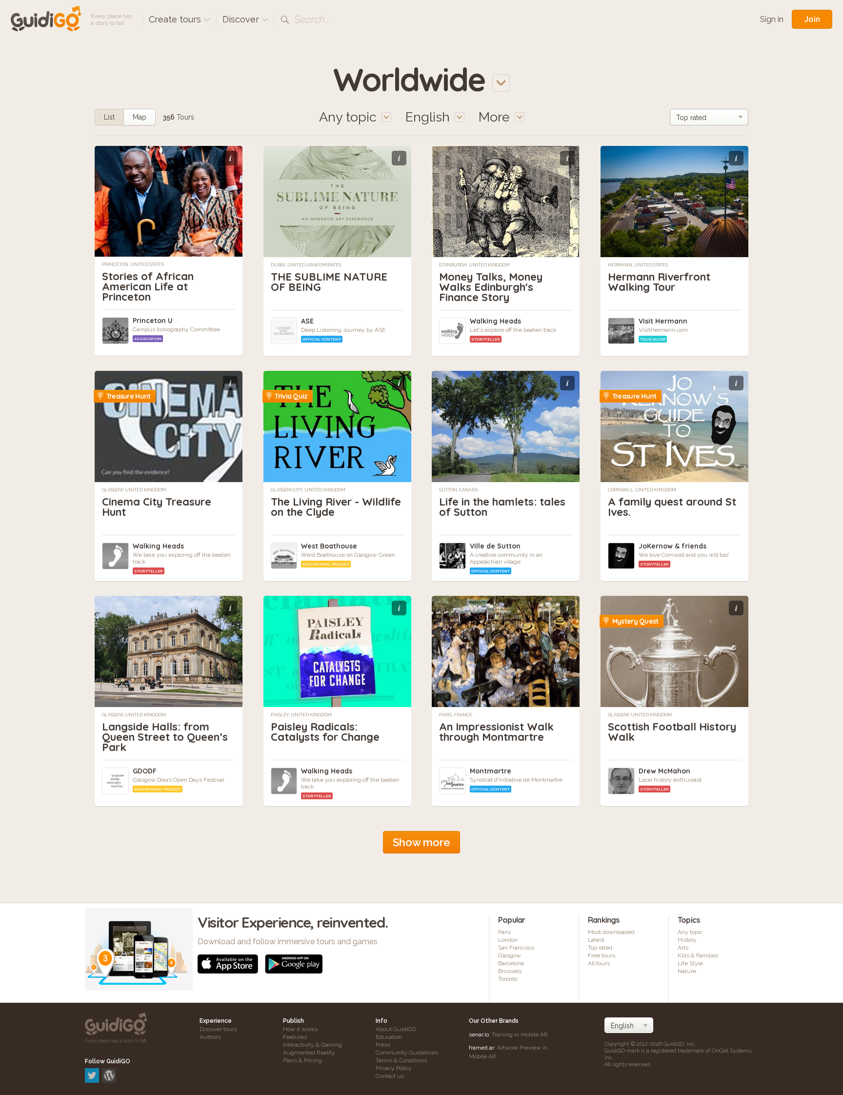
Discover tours (218, 1029)
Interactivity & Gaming (312, 1044)
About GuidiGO (396, 1029)
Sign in (771, 19)
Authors (210, 1037)
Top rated (600, 947)
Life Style (690, 963)
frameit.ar (481, 1047)
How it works (300, 1029)
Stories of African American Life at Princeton (148, 286)
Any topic (690, 932)
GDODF (145, 771)
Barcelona (511, 963)
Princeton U (153, 320)
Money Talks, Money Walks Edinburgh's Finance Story (490, 287)
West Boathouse (329, 546)
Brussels (510, 971)
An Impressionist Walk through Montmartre (496, 732)
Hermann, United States (638, 265)
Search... (311, 19)
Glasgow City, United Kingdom (308, 489)
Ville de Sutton (495, 546)
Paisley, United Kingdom (301, 714)
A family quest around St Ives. (672, 507)
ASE (307, 321)
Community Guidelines (407, 1052)
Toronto (507, 978)
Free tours (601, 955)
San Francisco (516, 947)
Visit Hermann (663, 321)
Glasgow (509, 955)
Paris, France (455, 714)
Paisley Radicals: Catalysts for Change (325, 732)
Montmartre (490, 771)
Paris (504, 932)
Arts (683, 947)
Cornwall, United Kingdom (642, 489)
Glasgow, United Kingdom (134, 489)
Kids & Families (698, 955)
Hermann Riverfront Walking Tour (659, 282)
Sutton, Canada (458, 489)
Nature (687, 971)
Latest (596, 939)
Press (383, 1044)
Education (389, 1037)
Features (295, 1037)
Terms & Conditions (401, 1060)
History (687, 939)
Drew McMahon (664, 771)
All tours (599, 963)
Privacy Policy (394, 1068)
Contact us (390, 1076)
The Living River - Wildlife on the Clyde (336, 507)
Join (812, 19)
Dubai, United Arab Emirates (306, 265)
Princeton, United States (133, 264)
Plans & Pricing (302, 1060)
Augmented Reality (309, 1052)
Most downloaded (611, 932)
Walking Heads (495, 321)
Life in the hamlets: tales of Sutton (502, 507)
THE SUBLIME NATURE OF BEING (329, 282)
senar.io (479, 1034)
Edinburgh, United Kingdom (474, 265)
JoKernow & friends (672, 546)
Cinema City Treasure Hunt (156, 507)
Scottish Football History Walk (672, 732)
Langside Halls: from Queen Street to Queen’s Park (165, 737)
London (508, 939)
